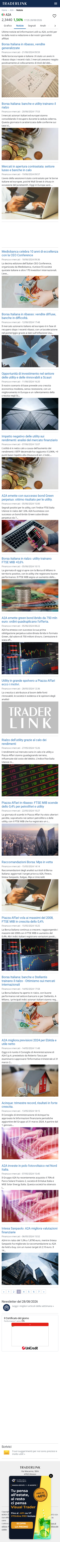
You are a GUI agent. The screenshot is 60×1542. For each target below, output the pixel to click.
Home (4, 10)
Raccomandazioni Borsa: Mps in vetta (27, 862)
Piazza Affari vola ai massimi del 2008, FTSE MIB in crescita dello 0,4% (27, 919)
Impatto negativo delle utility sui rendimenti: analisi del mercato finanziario (30, 438)
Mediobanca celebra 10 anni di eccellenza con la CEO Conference (30, 253)
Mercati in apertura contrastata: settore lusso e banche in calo (28, 168)
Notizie (20, 25)
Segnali (32, 25)
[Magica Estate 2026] (30, 1507)
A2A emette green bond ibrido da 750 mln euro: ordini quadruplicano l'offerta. (29, 619)
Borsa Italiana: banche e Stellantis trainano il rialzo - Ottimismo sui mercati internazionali (28, 980)
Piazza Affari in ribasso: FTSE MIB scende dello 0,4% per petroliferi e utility (30, 804)
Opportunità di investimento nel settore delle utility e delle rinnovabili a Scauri (28, 375)
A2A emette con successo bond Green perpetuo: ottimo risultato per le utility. (28, 497)
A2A (12, 10)
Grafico (8, 25)
